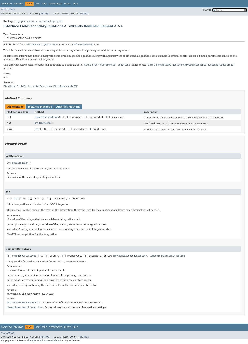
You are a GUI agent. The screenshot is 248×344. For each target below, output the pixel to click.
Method (44, 13)
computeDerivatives (46, 117)
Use (37, 4)
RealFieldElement (99, 26)
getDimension (42, 123)
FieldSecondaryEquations (41, 44)
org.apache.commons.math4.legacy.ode (39, 21)
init (37, 129)
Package (18, 4)
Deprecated (55, 4)
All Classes (8, 9)
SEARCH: (207, 10)
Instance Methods (40, 106)
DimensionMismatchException (167, 255)
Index (67, 4)
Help (75, 4)
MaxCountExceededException (130, 255)
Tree (44, 4)
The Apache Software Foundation (44, 340)
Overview (6, 4)
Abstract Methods (68, 106)
